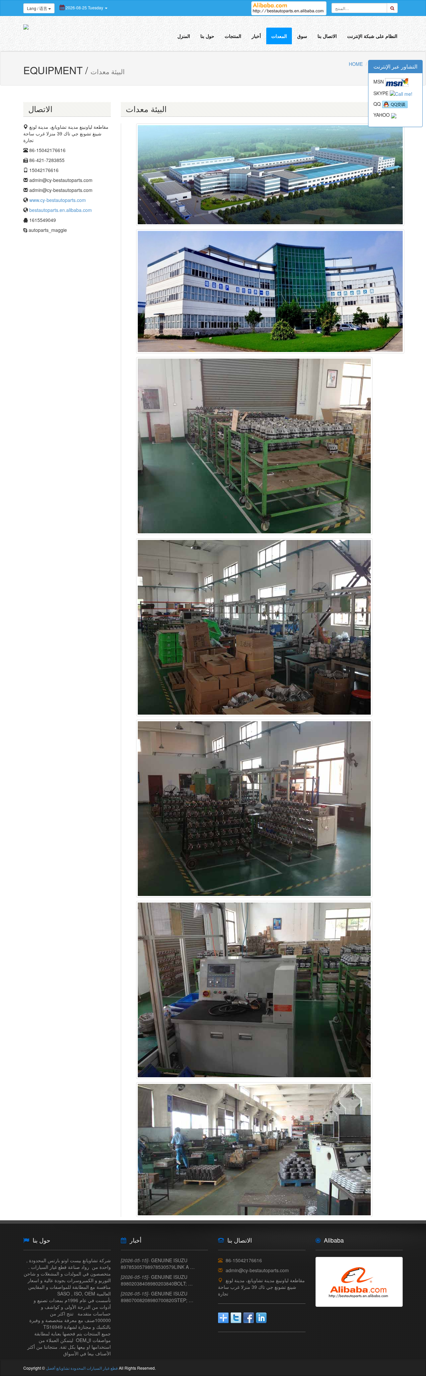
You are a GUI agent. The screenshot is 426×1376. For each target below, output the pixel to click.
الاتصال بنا (327, 36)
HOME (356, 64)
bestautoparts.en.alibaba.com (60, 210)
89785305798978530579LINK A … (158, 1263)
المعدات (279, 36)
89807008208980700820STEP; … (157, 1296)
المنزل (183, 36)
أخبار (256, 36)
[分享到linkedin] (261, 1317)
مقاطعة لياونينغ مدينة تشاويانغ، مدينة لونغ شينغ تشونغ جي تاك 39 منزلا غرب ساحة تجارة (261, 1287)
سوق (302, 36)
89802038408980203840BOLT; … (157, 1280)
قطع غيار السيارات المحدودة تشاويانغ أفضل (82, 1368)
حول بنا (207, 36)
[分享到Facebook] (248, 1317)
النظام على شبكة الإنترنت (372, 36)
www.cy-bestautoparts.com (57, 200)
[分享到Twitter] (236, 1317)
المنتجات (233, 36)
